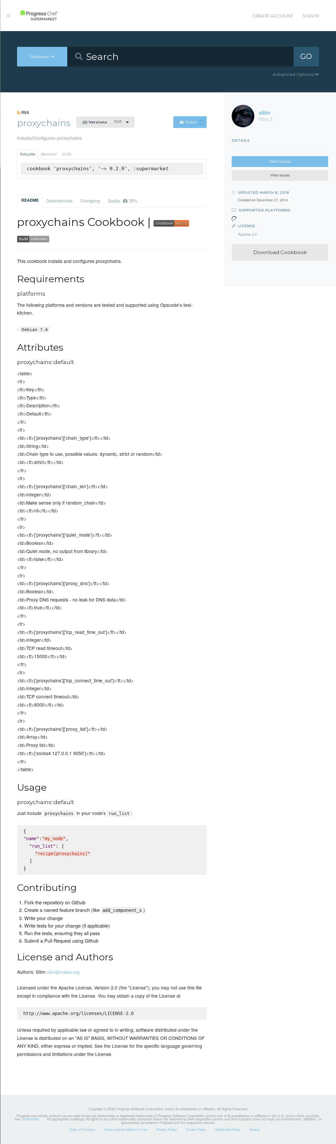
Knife (66, 154)
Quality (122, 200)
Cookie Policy (196, 1129)
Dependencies (59, 200)
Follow (193, 122)
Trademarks (30, 1119)
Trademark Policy (228, 1129)
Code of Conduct (82, 1129)
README (30, 200)
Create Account (272, 15)
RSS (24, 112)
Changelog (90, 200)
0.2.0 (101, 122)
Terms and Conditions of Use (126, 1129)
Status (254, 1129)
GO (306, 56)
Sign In (311, 15)
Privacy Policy (166, 1129)
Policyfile (27, 154)
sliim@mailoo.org (63, 972)
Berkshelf (49, 154)
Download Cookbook (280, 252)
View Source (279, 161)
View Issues (280, 175)
